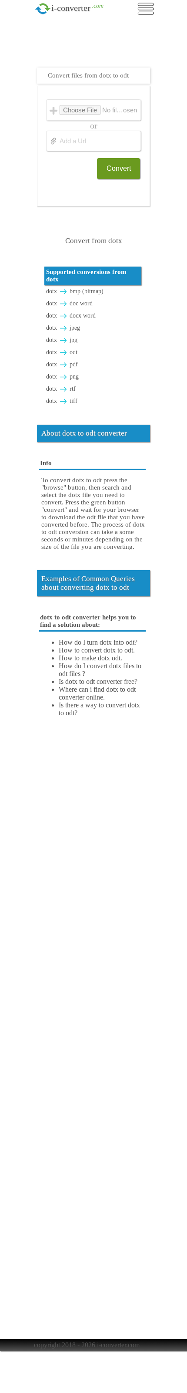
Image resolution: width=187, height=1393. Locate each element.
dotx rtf (61, 388)
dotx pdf (62, 364)
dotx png (62, 376)
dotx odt (61, 352)
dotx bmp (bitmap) (75, 291)
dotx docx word (71, 315)
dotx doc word (69, 303)
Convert (119, 168)
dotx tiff (61, 401)
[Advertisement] (95, 45)
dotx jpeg (63, 328)
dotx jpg (61, 340)
